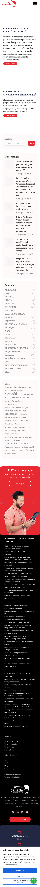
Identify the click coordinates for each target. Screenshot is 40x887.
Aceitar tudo (20, 870)
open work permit (11, 427)
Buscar (31, 143)
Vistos (13, 450)
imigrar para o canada (16, 410)
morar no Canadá (21, 420)
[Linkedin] (22, 812)
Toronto (24, 440)
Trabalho (30, 444)
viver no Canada (25, 450)
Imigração (11, 413)
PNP (29, 427)
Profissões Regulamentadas (15, 431)
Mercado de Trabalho (21, 417)
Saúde (7, 440)
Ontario (17, 424)
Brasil (7, 391)
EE (32, 394)
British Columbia (17, 391)
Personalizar (20, 876)
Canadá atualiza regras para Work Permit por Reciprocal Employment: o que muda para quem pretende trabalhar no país (25, 186)
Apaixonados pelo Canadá (16, 387)
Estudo (7, 401)
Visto (7, 451)
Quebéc (17, 434)
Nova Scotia (9, 424)
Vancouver (9, 447)
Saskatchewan (28, 437)
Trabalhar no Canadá (15, 443)
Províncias (9, 434)
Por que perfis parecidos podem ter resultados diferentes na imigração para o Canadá (25, 245)
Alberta (7, 384)
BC (30, 387)
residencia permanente (13, 437)
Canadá (11, 393)
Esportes (8, 398)
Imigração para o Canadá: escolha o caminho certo (23, 206)
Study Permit (15, 440)
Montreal (8, 420)
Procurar (8, 139)
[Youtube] (27, 812)
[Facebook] (12, 812)
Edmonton (26, 394)
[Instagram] (17, 812)
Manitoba (8, 417)
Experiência (17, 401)
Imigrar (25, 408)
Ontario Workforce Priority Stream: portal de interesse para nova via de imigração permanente (24, 224)
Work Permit (10, 454)
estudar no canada (20, 398)
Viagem (17, 447)
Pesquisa (22, 427)
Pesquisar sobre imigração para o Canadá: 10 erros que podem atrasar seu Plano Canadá (25, 264)
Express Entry (11, 404)
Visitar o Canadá (28, 447)
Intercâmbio (23, 414)
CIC (20, 394)
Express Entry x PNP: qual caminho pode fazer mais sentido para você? (25, 165)
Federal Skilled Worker (13, 407)
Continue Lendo (10, 64)
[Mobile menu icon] (35, 3)
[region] (20, 867)
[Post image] (9, 164)
